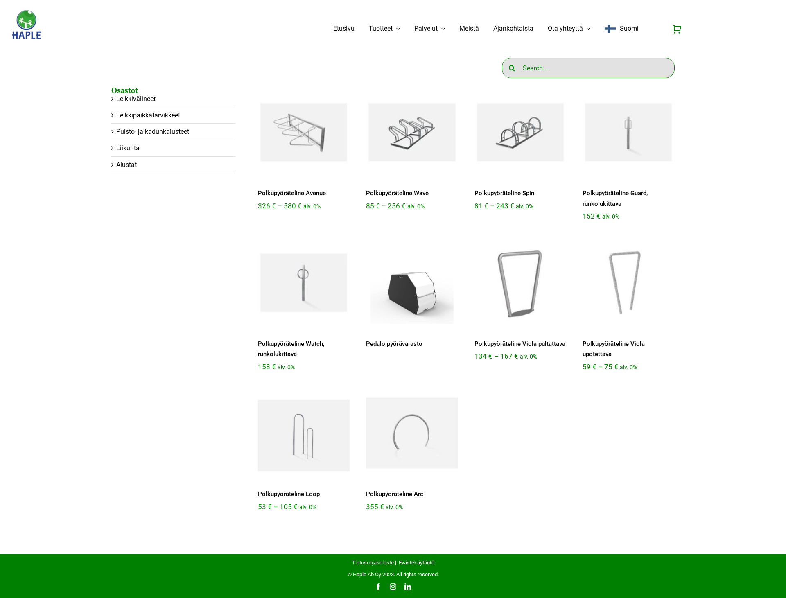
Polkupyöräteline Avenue (292, 193)
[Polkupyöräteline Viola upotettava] (628, 282)
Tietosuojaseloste (373, 563)
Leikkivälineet (136, 99)
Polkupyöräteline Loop (289, 494)
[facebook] (378, 586)
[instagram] (393, 586)
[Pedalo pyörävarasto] (412, 282)
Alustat (126, 165)
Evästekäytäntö (416, 563)
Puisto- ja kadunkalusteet (152, 131)
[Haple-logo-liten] (26, 13)
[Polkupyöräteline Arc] (412, 433)
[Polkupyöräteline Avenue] (304, 132)
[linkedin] (407, 586)
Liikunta (128, 148)
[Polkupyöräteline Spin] (520, 132)
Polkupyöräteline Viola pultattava (519, 344)
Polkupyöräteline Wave (397, 193)
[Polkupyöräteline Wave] (412, 132)
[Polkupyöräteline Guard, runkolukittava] (628, 132)
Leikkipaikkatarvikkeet (148, 115)
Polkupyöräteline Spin (504, 193)
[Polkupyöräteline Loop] (304, 433)
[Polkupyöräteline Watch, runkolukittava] (304, 282)
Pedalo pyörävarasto (394, 344)
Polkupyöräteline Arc (394, 494)
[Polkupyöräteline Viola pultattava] (520, 282)
